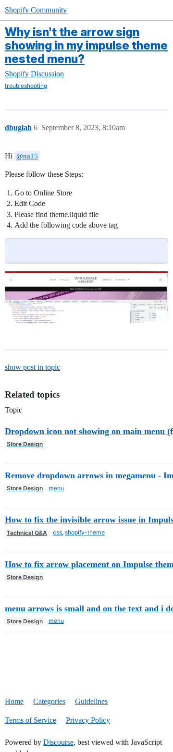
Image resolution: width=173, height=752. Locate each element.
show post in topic (32, 367)
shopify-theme (85, 532)
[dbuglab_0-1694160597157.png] (86, 297)
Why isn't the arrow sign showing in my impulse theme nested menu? (86, 45)
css (57, 532)
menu (56, 488)
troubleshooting (26, 85)
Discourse (58, 742)
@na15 (27, 156)
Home (14, 701)
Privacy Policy (88, 720)
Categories (49, 701)
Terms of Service (30, 720)
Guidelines (91, 701)
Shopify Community (36, 10)
